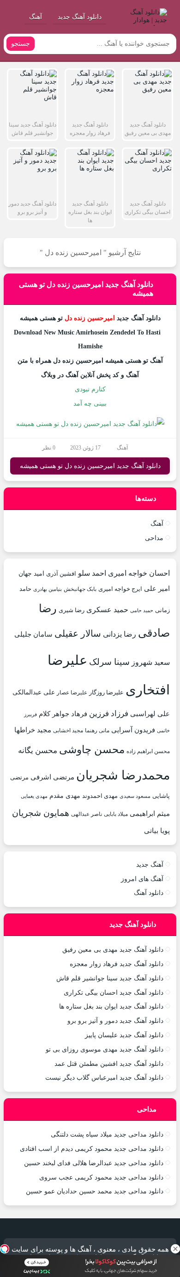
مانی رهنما (97, 730)
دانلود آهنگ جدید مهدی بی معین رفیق (112, 949)
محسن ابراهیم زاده (148, 751)
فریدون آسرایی (133, 730)
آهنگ (35, 16)
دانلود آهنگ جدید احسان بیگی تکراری (113, 992)
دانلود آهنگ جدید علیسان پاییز (124, 1035)
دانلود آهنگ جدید (80, 16)
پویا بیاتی (157, 830)
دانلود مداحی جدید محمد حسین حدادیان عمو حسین (94, 1191)
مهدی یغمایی (34, 796)
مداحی (154, 538)
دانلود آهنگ (148, 892)
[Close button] (175, 1248)
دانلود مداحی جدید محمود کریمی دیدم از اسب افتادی (91, 1148)
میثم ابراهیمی (150, 813)
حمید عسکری (107, 610)
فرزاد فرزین (108, 713)
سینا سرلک (109, 662)
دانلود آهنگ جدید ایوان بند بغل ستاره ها (111, 1006)
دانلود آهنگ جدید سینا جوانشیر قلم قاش (109, 978)
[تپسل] (4, 1248)
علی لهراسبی (150, 714)
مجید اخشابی (68, 730)
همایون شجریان (40, 813)
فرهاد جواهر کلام (63, 714)
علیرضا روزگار (106, 692)
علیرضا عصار (72, 692)
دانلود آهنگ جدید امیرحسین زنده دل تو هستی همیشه (90, 465)
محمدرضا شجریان (123, 775)
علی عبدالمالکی (33, 692)
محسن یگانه (37, 750)
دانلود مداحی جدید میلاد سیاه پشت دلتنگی (107, 1134)
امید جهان (31, 573)
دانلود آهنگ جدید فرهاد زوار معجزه (116, 964)
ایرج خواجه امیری (120, 588)
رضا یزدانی (119, 634)
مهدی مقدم (64, 795)
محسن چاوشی (92, 749)
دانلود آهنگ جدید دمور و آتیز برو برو (115, 1020)
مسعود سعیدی (135, 796)
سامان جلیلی (33, 634)
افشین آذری (61, 573)
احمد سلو (92, 573)
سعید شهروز (151, 662)
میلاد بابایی (116, 814)
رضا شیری (71, 610)
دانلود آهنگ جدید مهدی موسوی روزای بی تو (104, 1049)
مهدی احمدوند (100, 795)
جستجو (20, 43)
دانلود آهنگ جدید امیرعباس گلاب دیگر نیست (104, 1077)
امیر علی (157, 588)
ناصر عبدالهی (86, 814)
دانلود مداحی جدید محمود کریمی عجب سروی (101, 1177)
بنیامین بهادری (47, 589)
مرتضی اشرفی (52, 777)
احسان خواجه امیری (139, 573)
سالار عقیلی (77, 633)
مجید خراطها (32, 730)
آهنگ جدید (149, 864)
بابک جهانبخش (80, 589)
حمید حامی (141, 610)
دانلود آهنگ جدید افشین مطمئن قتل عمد (108, 1063)
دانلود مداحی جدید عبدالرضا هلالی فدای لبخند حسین (93, 1163)
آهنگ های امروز (142, 879)
